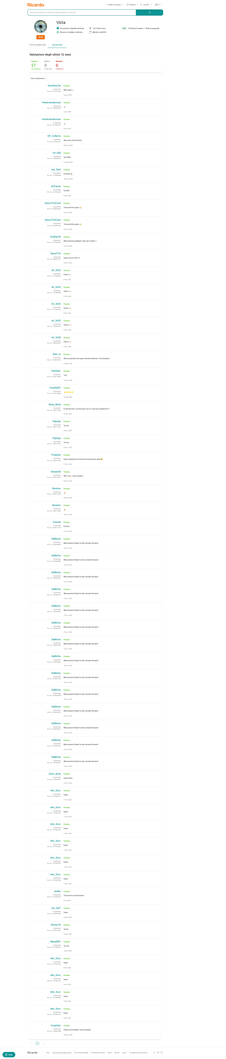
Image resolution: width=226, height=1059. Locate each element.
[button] (115, 5)
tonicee (57, 522)
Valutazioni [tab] (57, 45)
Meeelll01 (55, 941)
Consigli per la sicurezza (138, 1053)
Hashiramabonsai (51, 102)
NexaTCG (56, 253)
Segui (40, 37)
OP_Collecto (54, 136)
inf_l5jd (57, 152)
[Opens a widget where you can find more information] (8, 1055)
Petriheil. (56, 370)
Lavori (124, 1053)
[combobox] (82, 12)
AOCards (56, 186)
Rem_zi (57, 354)
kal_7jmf (56, 169)
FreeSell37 (55, 387)
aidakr (57, 891)
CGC (48, 1053)
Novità (117, 1053)
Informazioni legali (81, 1053)
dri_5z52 (56, 270)
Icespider (56, 1025)
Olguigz (56, 421)
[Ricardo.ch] (36, 4)
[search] (149, 12)
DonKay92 (55, 236)
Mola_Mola (55, 404)
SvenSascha (54, 85)
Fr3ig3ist (56, 454)
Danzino (56, 488)
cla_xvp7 (56, 908)
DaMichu (56, 538)
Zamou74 (56, 924)
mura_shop (55, 773)
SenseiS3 (56, 471)
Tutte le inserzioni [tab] (37, 45)
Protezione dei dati (98, 1053)
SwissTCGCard (53, 203)
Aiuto (110, 1053)
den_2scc (55, 790)
